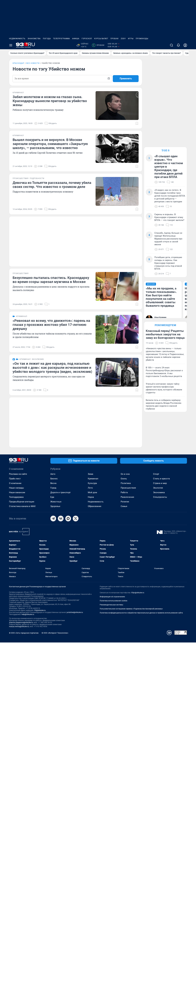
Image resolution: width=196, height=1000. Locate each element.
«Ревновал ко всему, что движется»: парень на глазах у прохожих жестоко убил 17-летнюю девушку (51, 325)
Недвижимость (17, 39)
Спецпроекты (160, 497)
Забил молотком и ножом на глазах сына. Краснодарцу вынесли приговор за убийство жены (50, 101)
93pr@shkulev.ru (137, 593)
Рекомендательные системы (111, 605)
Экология (158, 488)
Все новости (33, 63)
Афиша (75, 39)
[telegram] (53, 518)
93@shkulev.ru (40, 610)
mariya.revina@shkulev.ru (19, 626)
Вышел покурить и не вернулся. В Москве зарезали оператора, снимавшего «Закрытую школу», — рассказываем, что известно (50, 144)
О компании (15, 483)
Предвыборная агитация (21, 501)
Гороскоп (87, 39)
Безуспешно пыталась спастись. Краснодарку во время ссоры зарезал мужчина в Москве (51, 280)
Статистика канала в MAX (22, 506)
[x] (75, 518)
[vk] (61, 518)
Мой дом (92, 492)
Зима (90, 474)
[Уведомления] (178, 45)
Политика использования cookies (113, 601)
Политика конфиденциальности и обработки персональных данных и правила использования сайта (141, 613)
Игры (130, 39)
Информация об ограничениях (112, 597)
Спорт (156, 474)
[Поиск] (171, 45)
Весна (53, 483)
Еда (52, 497)
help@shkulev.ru (28, 614)
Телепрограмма (61, 39)
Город (53, 488)
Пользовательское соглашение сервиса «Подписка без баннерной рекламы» (131, 609)
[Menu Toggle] (10, 45)
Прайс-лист (15, 478)
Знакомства (34, 39)
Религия (125, 501)
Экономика (159, 492)
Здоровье (55, 506)
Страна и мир (160, 483)
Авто (52, 474)
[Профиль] (185, 45)
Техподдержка (16, 497)
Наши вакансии (17, 492)
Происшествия (128, 488)
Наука (91, 497)
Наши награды (16, 488)
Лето (90, 488)
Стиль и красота (161, 478)
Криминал (93, 478)
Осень (124, 478)
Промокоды (142, 39)
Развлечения (127, 497)
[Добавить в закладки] (137, 123)
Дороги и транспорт (60, 492)
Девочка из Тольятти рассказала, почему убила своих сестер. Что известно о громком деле (52, 185)
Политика (126, 483)
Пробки (114, 39)
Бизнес (54, 478)
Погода (47, 39)
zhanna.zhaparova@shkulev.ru (21, 622)
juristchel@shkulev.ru (75, 612)
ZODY (123, 39)
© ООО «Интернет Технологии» (55, 633)
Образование (94, 506)
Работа (124, 492)
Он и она (125, 474)
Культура (92, 483)
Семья (124, 506)
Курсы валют (101, 39)
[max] (68, 518)
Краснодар (18, 63)
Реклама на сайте (18, 474)
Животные (55, 501)
